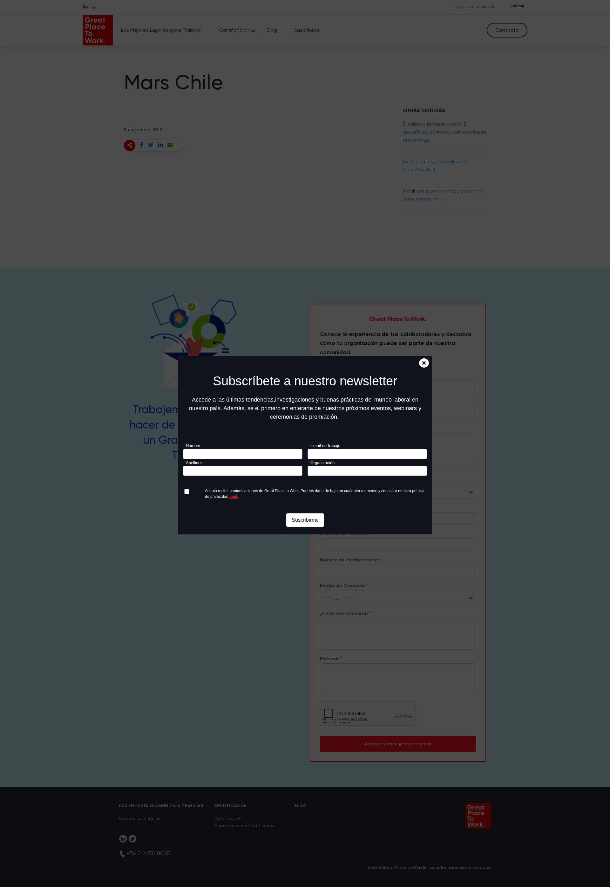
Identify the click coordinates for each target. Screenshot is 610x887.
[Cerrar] (424, 363)
